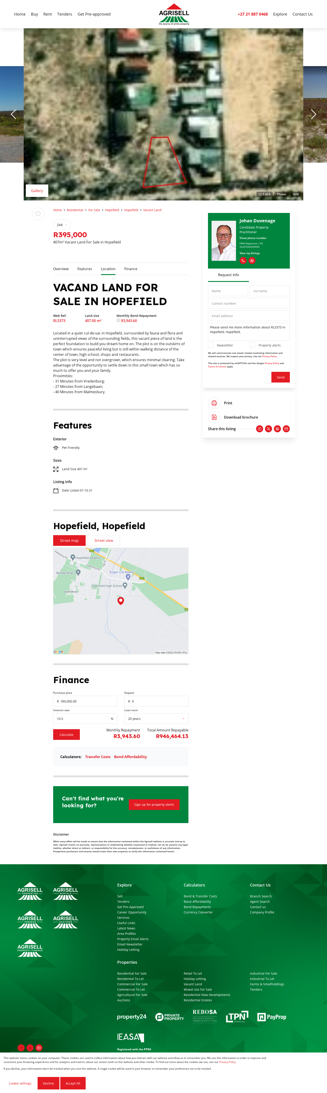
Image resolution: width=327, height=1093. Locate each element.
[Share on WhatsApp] (277, 428)
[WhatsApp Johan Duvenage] (252, 260)
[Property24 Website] (131, 1017)
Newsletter (225, 345)
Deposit (129, 693)
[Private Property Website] (169, 1017)
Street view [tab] (104, 540)
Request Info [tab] (228, 274)
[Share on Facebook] (259, 428)
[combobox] (161, 718)
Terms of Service (217, 366)
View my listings (250, 253)
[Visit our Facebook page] (21, 1047)
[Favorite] (38, 214)
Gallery (37, 190)
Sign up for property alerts (154, 804)
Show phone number (253, 238)
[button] (13, 114)
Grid (296, 194)
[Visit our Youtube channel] (38, 1047)
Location (108, 268)
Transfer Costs (98, 756)
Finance (130, 268)
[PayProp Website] (271, 1017)
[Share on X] (268, 428)
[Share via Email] (286, 428)
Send (281, 377)
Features (84, 268)
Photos (281, 194)
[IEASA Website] (130, 1038)
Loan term (131, 710)
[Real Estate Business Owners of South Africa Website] (205, 1017)
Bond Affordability (130, 756)
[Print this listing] (214, 403)
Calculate (66, 735)
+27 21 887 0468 (253, 14)
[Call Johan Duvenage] (243, 260)
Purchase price (62, 693)
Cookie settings (20, 1083)
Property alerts (270, 345)
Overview (61, 268)
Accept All (73, 1083)
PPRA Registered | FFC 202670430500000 (251, 245)
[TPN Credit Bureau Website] (237, 1017)
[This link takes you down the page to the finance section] (119, 320)
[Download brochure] (214, 417)
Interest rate (61, 710)
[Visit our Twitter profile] (30, 1047)
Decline (48, 1083)
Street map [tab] (69, 540)
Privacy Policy (269, 356)
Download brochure (241, 417)
